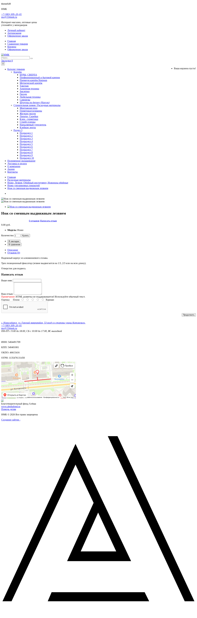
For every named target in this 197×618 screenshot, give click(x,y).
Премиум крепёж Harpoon (33, 80)
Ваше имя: (6, 280)
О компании (13, 166)
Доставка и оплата (17, 163)
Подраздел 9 (26, 155)
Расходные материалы (19, 180)
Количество (7, 235)
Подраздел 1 (26, 133)
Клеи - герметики (29, 119)
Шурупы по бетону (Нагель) (35, 102)
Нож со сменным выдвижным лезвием (27, 188)
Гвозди (23, 94)
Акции (11, 169)
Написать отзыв (48, 220)
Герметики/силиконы (31, 111)
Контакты (12, 172)
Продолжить (189, 315)
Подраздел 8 (26, 152)
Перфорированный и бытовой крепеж (40, 77)
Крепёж (18, 72)
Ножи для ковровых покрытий (23, 185)
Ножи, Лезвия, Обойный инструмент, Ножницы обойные (37, 182)
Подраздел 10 (27, 158)
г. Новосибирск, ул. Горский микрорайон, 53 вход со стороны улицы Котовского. (43, 322)
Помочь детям (8, 409)
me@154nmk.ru (9, 17)
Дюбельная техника (30, 97)
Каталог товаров (16, 69)
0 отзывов (34, 220)
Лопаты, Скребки (29, 116)
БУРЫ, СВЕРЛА (28, 74)
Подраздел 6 (26, 147)
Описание (12, 250)
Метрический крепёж (31, 83)
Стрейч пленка (27, 122)
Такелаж (24, 86)
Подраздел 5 (26, 144)
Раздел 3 (18, 130)
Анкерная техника (29, 88)
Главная (11, 177)
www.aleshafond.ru (10, 406)
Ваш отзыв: (7, 294)
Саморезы (25, 99)
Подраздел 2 (26, 135)
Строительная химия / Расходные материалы (37, 105)
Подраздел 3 (26, 138)
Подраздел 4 (26, 141)
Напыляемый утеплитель (33, 124)
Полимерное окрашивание (21, 160)
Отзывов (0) (13, 252)
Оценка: (5, 299)
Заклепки (25, 91)
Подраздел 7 (26, 149)
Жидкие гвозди (28, 113)
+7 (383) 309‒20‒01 (11, 14)
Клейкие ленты (28, 127)
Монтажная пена (28, 108)
